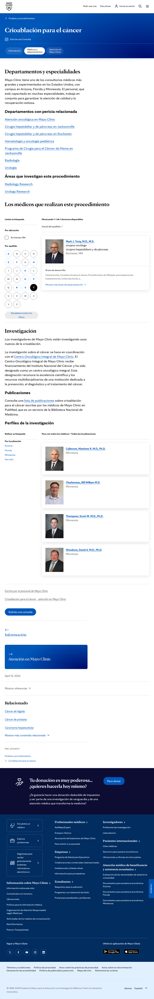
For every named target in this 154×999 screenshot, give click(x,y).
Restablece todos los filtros (21, 315)
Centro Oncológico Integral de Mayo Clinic (44, 356)
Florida (8, 450)
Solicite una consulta (20, 612)
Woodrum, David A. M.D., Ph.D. (84, 549)
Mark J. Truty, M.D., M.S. (80, 241)
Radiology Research (19, 184)
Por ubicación (12, 230)
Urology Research (17, 191)
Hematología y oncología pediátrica (29, 141)
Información (14, 50)
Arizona (8, 445)
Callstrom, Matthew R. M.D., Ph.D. (85, 448)
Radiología (12, 160)
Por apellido (11, 245)
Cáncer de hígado (15, 711)
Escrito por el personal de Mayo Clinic (26, 591)
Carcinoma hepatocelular (19, 727)
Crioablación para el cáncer (43, 30)
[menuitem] (14, 51)
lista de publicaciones (39, 400)
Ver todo (9, 459)
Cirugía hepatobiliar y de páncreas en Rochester (38, 134)
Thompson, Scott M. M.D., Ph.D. (84, 516)
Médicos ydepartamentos (35, 50)
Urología (11, 167)
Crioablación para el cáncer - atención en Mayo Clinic (35, 599)
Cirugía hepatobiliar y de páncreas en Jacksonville (39, 126)
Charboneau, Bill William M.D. (83, 482)
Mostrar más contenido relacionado (25, 735)
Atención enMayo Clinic (55, 50)
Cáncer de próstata (16, 719)
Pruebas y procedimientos (22, 18)
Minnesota (10, 454)
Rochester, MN (18, 237)
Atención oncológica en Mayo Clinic (30, 119)
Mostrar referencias (16, 688)
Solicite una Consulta (20, 39)
